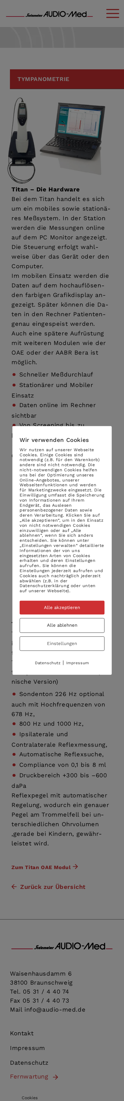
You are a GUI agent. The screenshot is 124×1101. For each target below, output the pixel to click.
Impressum (77, 663)
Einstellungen (62, 643)
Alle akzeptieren (62, 607)
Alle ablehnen (62, 625)
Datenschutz (48, 663)
